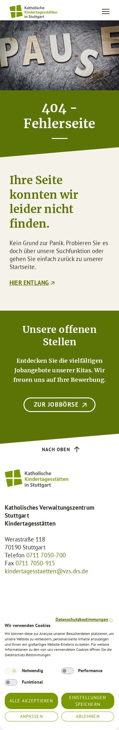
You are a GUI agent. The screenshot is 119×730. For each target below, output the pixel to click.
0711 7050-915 (35, 563)
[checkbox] (11, 671)
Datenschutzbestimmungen (82, 619)
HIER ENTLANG (29, 282)
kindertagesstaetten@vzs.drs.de (46, 571)
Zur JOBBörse (56, 404)
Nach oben (56, 449)
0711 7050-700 (46, 555)
